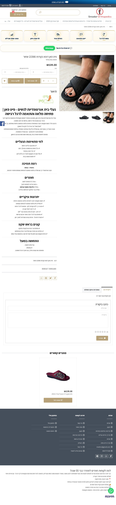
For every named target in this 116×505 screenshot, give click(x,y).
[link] (111, 491)
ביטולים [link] (80, 443)
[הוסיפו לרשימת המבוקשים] (4, 81)
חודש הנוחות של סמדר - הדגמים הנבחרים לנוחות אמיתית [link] (82, 21)
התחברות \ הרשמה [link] (19, 10)
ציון (107, 332)
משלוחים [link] (95, 6)
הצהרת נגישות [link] (78, 439)
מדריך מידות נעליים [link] (104, 435)
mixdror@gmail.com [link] (103, 447)
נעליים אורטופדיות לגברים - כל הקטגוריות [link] (28, 21)
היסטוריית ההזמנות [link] (48, 427)
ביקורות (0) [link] (107, 290)
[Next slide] (62, 83)
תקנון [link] (108, 427)
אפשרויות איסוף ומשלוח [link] (91, 290)
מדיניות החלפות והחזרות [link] (103, 431)
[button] (108, 117)
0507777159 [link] (106, 451)
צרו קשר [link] (103, 6)
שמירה (101, 338)
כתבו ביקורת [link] (52, 269)
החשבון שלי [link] (51, 423)
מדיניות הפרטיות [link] (77, 435)
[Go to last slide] (110, 83)
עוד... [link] (8, 21)
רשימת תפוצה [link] (50, 431)
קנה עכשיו (14, 81)
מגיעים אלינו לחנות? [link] (76, 451)
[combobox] (43, 72)
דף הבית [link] (108, 21)
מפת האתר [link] (79, 427)
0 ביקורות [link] (44, 269)
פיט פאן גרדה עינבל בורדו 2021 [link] (62, 394)
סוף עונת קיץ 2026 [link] (52, 21)
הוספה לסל (31, 81)
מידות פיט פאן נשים (24, 68)
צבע (56, 68)
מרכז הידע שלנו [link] (105, 443)
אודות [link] (109, 6)
